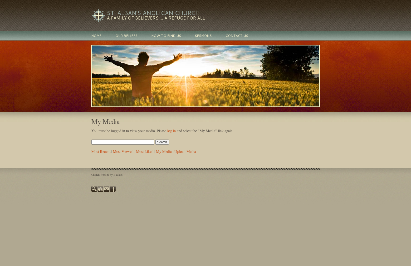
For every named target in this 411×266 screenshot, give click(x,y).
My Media (164, 151)
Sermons (203, 35)
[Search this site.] (94, 190)
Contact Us (236, 35)
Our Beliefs (126, 35)
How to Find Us (166, 35)
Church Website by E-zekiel (106, 174)
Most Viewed (123, 151)
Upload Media (185, 151)
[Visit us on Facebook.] (113, 190)
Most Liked (144, 151)
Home (96, 35)
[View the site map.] (101, 190)
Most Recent (100, 151)
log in (171, 130)
